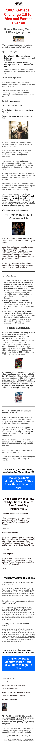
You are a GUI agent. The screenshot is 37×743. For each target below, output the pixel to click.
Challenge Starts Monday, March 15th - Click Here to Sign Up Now (18, 482)
